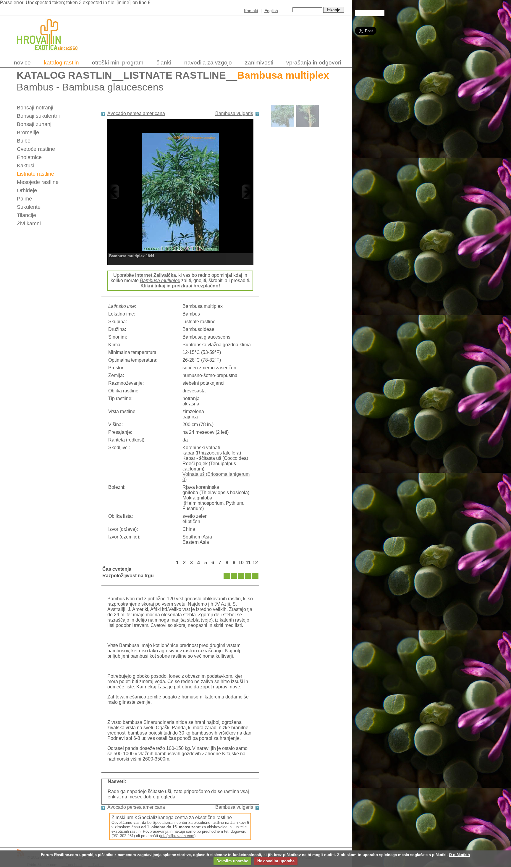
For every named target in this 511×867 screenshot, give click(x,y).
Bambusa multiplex (160, 280)
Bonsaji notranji (35, 108)
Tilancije (26, 215)
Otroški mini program (117, 62)
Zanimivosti (259, 62)
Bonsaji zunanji (35, 124)
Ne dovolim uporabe (276, 861)
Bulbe (23, 141)
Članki (163, 62)
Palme (24, 199)
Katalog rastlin (61, 62)
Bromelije (28, 132)
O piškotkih (459, 855)
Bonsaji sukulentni (38, 116)
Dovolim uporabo (232, 861)
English (271, 10)
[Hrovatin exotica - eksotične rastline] (52, 53)
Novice (22, 62)
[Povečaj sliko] (180, 191)
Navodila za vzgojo (208, 62)
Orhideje (27, 190)
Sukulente (29, 207)
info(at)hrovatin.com (177, 836)
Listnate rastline (174, 75)
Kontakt (251, 10)
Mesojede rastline (38, 182)
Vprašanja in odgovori (313, 62)
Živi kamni (29, 224)
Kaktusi (25, 166)
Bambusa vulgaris (234, 113)
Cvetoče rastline (36, 149)
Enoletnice (29, 157)
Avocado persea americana (136, 113)
